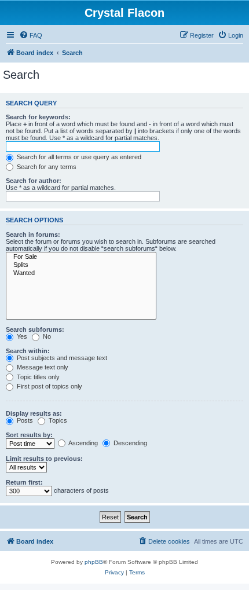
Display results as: (34, 413)
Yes (21, 336)
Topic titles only (37, 376)
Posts (24, 420)
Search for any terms (45, 166)
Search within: (28, 350)
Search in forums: (33, 234)
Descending (129, 442)
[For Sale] (81, 257)
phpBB (94, 562)
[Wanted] (81, 273)
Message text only (41, 367)
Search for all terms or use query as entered (78, 156)
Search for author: (33, 180)
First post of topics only (48, 386)
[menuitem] (30, 35)
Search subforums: (35, 329)
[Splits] (81, 265)
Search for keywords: (38, 116)
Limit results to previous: (44, 458)
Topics (57, 420)
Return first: (24, 482)
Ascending (82, 442)
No (46, 336)
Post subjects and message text (61, 357)
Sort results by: (29, 434)
